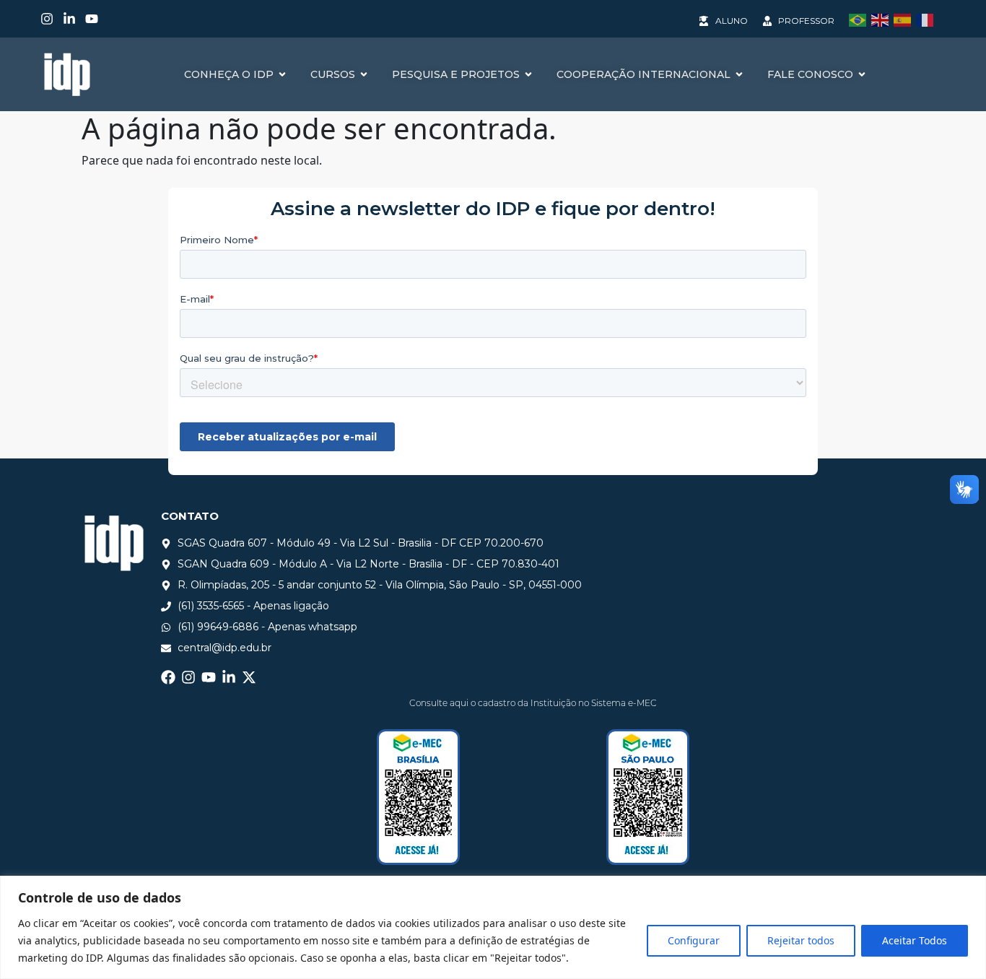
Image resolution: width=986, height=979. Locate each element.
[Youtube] (91, 18)
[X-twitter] (249, 677)
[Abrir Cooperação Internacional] (739, 74)
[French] (927, 19)
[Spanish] (905, 19)
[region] (493, 927)
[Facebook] (168, 677)
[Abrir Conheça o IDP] (282, 74)
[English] (882, 19)
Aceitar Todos (914, 940)
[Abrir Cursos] (364, 74)
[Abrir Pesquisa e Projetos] (528, 74)
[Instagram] (46, 18)
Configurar (694, 940)
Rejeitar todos (800, 940)
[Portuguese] (860, 19)
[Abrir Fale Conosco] (862, 74)
